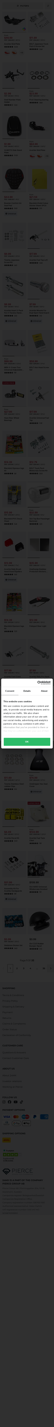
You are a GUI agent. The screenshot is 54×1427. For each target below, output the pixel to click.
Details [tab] (27, 691)
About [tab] (44, 691)
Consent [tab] (9, 691)
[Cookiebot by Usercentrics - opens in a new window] (38, 683)
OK (27, 741)
